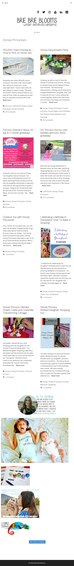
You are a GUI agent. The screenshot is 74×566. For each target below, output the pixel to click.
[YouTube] (55, 12)
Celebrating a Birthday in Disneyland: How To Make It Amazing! (55, 219)
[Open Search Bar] (71, 3)
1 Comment (9, 254)
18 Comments (10, 112)
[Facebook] (37, 12)
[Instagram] (49, 12)
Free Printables (64, 111)
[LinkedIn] (61, 12)
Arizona (8, 106)
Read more (7, 100)
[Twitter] (43, 12)
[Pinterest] (66, 12)
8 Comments (10, 207)
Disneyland (54, 294)
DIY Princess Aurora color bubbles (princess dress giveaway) (54, 132)
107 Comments (48, 197)
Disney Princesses (55, 108)
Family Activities (18, 109)
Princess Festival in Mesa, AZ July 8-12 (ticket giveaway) (18, 131)
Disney (24, 106)
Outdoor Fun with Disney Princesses (16, 218)
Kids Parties (44, 114)
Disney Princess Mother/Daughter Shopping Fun (55, 309)
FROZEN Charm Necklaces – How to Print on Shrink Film (18, 51)
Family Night (53, 111)
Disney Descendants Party (54, 49)
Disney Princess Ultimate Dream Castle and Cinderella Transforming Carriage (18, 309)
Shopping (52, 384)
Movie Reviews (55, 114)
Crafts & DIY (16, 106)
